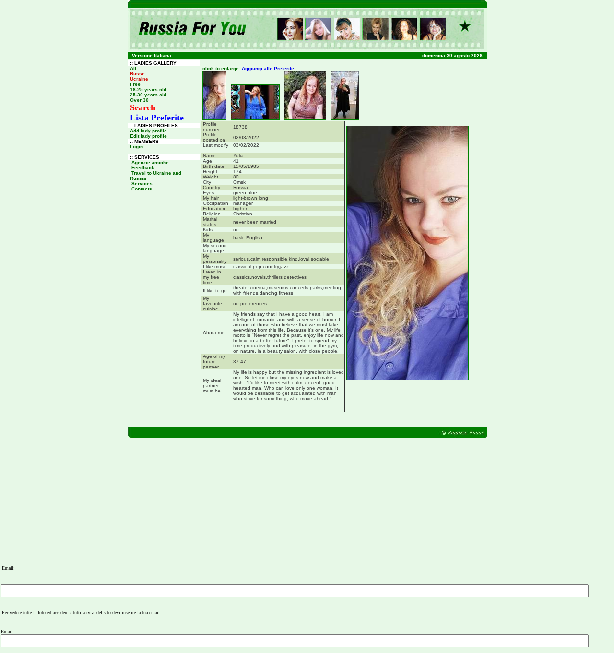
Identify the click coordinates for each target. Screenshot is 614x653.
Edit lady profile (148, 136)
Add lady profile (148, 130)
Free (135, 84)
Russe (137, 73)
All (133, 68)
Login (136, 146)
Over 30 (139, 100)
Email (6, 631)
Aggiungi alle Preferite (268, 68)
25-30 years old (148, 94)
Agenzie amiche (150, 162)
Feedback (143, 167)
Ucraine (139, 79)
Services (142, 183)
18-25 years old (148, 89)
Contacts (142, 188)
